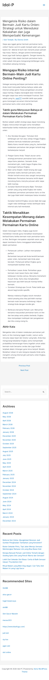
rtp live (5, 640)
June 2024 (7, 502)
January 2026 (8, 432)
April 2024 (7, 509)
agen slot (6, 646)
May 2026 (7, 417)
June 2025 (7, 459)
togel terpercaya (9, 601)
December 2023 (9, 521)
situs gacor (7, 595)
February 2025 (8, 475)
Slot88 (5, 588)
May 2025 (7, 463)
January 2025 (8, 478)
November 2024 (9, 486)
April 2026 (7, 421)
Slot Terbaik (8, 40)
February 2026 (9, 428)
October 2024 (8, 490)
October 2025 (8, 444)
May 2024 (7, 505)
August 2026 (8, 413)
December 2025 (9, 436)
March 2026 (8, 424)
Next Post (24, 370)
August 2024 (8, 498)
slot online (7, 652)
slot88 (5, 607)
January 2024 (8, 517)
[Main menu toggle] (44, 5)
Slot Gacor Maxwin (10, 614)
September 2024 (9, 494)
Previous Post (24, 366)
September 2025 (9, 448)
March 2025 (7, 471)
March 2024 (8, 513)
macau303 (7, 620)
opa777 (19, 98)
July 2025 (7, 455)
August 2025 (8, 451)
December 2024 (9, 482)
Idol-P (8, 4)
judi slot (6, 633)
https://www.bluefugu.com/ (14, 627)
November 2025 (9, 440)
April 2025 (7, 467)
